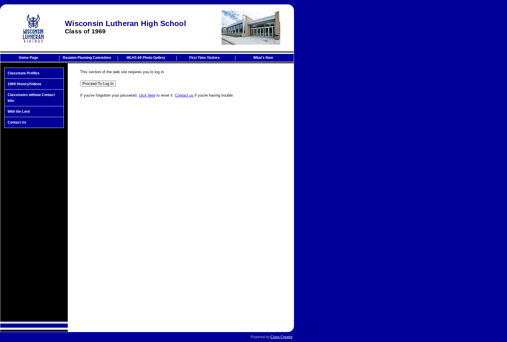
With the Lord (19, 112)
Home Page (28, 58)
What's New (263, 58)
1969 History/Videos (24, 84)
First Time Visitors (204, 58)
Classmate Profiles (24, 73)
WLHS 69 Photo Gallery (145, 58)
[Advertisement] (34, 224)
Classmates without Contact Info (31, 98)
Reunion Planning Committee (87, 58)
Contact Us (17, 122)
